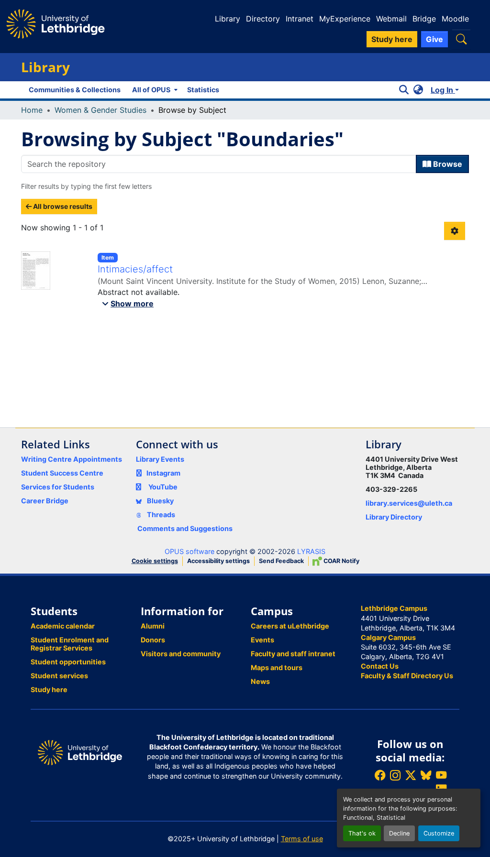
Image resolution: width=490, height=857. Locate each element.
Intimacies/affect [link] (135, 269)
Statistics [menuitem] (203, 90)
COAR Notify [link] (340, 560)
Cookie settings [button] (155, 560)
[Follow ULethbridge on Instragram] (395, 775)
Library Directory (394, 517)
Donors (153, 640)
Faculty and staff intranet (293, 654)
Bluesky (159, 501)
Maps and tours (276, 667)
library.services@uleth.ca (409, 503)
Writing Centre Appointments (71, 459)
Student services (59, 676)
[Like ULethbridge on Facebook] (380, 775)
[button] (461, 39)
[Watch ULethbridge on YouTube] (441, 775)
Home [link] (32, 110)
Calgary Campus (388, 637)
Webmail (391, 18)
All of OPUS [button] (151, 90)
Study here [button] (391, 39)
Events (262, 640)
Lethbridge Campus (394, 608)
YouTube (163, 487)
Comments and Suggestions (185, 528)
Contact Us (380, 666)
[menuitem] (154, 90)
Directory (263, 18)
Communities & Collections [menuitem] (75, 90)
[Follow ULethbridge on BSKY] (426, 775)
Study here (49, 689)
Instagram (163, 473)
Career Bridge (44, 501)
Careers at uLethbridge (290, 626)
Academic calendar (63, 626)
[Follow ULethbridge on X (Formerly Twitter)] (410, 775)
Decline (399, 833)
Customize (438, 833)
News (260, 681)
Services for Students (57, 487)
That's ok (362, 833)
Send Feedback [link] (281, 560)
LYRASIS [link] (311, 551)
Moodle (455, 18)
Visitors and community (181, 654)
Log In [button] (443, 90)
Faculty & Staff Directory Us (407, 676)
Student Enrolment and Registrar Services (70, 644)
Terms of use (302, 839)
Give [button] (434, 39)
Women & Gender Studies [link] (100, 110)
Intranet (299, 18)
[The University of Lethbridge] (80, 752)
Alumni (153, 626)
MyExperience (344, 18)
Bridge (424, 18)
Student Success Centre (62, 473)
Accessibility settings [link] (218, 560)
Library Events (160, 459)
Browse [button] (446, 164)
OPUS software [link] (189, 551)
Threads (160, 514)
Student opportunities (68, 662)
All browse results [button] (62, 206)
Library (227, 18)
